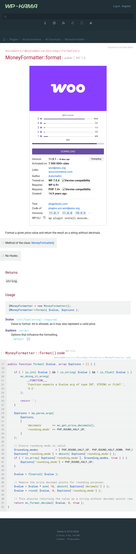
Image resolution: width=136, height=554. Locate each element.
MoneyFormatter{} (43, 243)
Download (68, 151)
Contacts (61, 539)
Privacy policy (73, 539)
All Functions (53, 39)
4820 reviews (68, 115)
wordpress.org (57, 168)
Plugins (14, 39)
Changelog (96, 159)
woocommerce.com (60, 171)
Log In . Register (122, 6)
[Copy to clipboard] (44, 217)
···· (89, 213)
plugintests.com (58, 203)
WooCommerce (31, 39)
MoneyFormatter (74, 39)
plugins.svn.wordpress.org (64, 208)
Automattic (55, 176)
